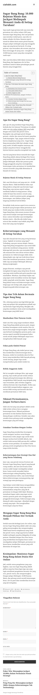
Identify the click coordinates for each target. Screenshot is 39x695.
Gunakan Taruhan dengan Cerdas (17, 99)
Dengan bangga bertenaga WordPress (13, 692)
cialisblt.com (9, 4)
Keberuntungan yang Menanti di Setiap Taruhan (18, 81)
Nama (5, 631)
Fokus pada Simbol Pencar (15, 90)
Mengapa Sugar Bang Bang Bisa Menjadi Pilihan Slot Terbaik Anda (18, 106)
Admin (18, 589)
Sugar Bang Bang (16, 591)
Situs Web (6, 646)
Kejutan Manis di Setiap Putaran (17, 78)
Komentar (7, 608)
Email (5, 639)
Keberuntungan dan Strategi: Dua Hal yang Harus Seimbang (20, 102)
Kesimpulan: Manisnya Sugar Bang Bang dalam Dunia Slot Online (18, 110)
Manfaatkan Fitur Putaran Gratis (17, 88)
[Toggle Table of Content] (32, 73)
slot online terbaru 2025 (18, 129)
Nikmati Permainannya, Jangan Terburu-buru (18, 96)
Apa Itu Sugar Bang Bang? (13, 75)
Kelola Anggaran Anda (14, 93)
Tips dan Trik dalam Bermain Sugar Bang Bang (18, 85)
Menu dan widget (34, 6)
